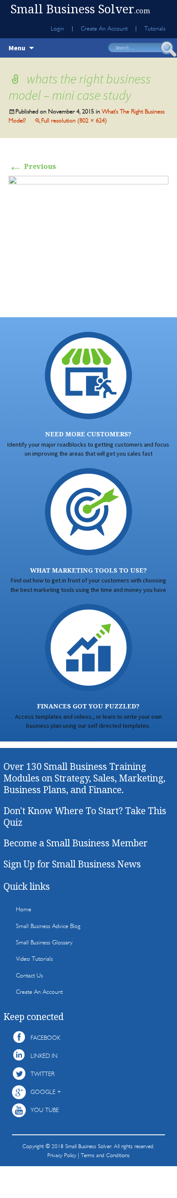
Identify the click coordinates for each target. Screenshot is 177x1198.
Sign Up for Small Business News (72, 864)
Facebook (45, 1038)
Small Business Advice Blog (48, 926)
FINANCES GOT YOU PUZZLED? (88, 706)
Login (57, 28)
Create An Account (104, 28)
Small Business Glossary (44, 942)
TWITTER (43, 1074)
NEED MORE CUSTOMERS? (88, 434)
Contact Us (29, 975)
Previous (32, 166)
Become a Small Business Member (75, 843)
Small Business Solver (80, 9)
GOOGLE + (46, 1092)
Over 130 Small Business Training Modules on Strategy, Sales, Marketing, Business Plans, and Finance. (84, 778)
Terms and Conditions (105, 1155)
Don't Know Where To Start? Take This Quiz (84, 816)
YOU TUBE (45, 1110)
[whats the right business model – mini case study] (88, 237)
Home (23, 909)
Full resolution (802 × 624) (74, 120)
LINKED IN (44, 1056)
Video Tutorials (34, 958)
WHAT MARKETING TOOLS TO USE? (88, 570)
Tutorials (154, 28)
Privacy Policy (61, 1155)
